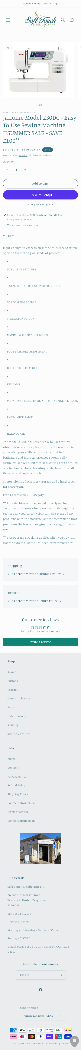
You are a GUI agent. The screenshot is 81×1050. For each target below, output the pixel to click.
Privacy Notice (17, 776)
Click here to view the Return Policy (32, 601)
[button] (8, 19)
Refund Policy (17, 785)
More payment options (40, 204)
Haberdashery (17, 716)
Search (12, 672)
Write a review (40, 642)
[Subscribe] (60, 975)
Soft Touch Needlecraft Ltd (34, 1043)
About (11, 758)
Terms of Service (18, 811)
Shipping (23, 155)
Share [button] (10, 235)
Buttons (13, 680)
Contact (13, 767)
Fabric (12, 707)
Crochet (13, 689)
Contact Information (21, 802)
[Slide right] (49, 105)
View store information (22, 225)
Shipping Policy (18, 794)
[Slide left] (32, 105)
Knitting (13, 725)
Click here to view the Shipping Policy (34, 574)
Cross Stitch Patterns (21, 698)
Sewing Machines (19, 733)
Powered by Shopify (58, 1043)
